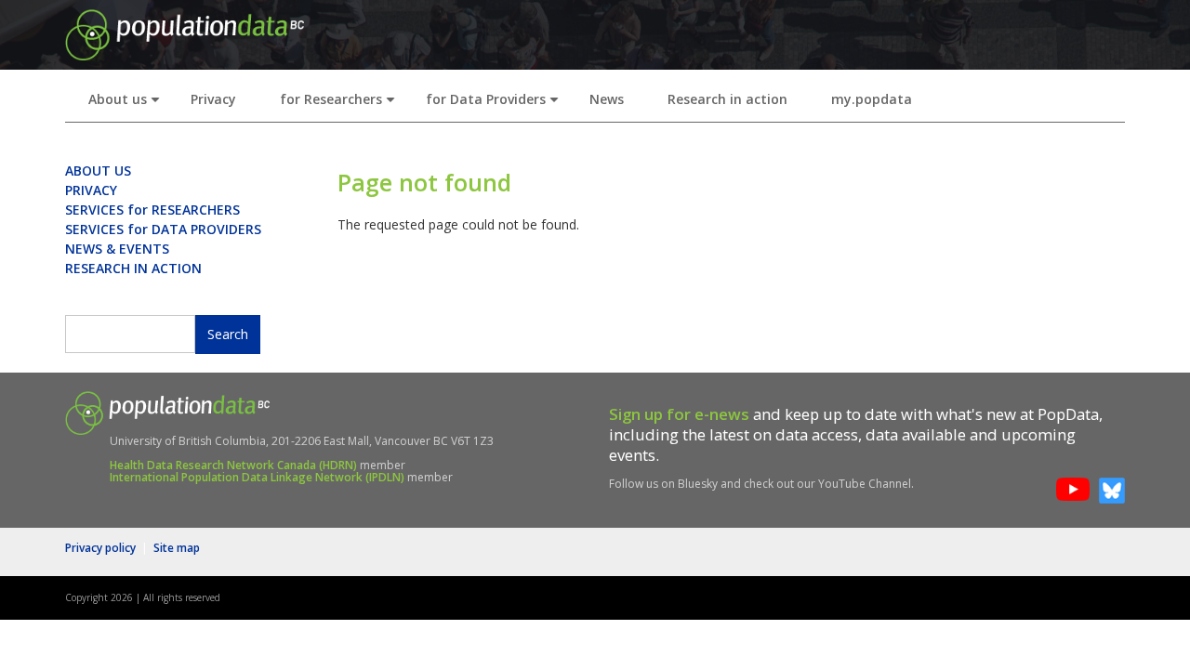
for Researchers (341, 104)
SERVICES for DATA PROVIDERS (163, 229)
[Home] (184, 33)
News (606, 99)
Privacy (213, 99)
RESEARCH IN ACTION (133, 268)
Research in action (727, 99)
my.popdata (871, 99)
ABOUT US (98, 170)
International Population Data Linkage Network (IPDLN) (257, 477)
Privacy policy (100, 548)
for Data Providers (496, 104)
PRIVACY (91, 190)
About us (127, 104)
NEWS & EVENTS (117, 248)
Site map (176, 548)
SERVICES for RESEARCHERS (152, 209)
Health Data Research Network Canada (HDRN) (233, 465)
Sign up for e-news (679, 414)
